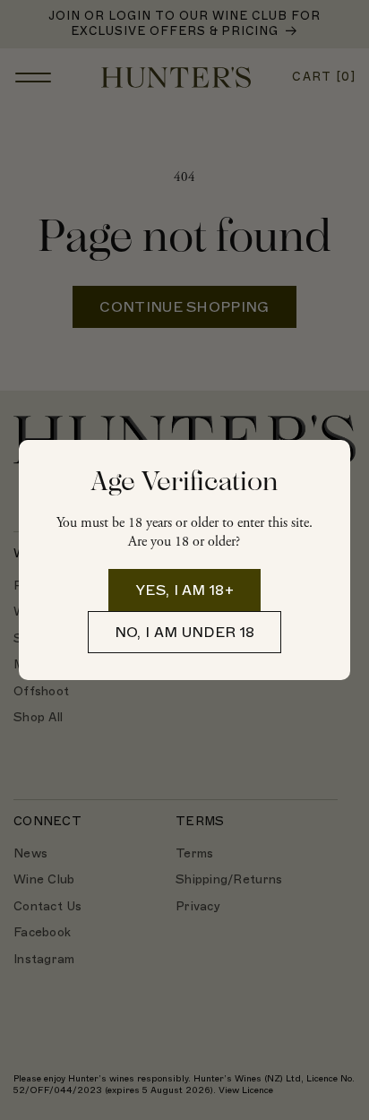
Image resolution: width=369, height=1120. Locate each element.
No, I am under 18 (184, 632)
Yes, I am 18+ (184, 590)
